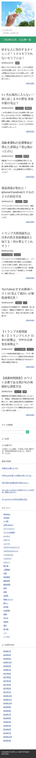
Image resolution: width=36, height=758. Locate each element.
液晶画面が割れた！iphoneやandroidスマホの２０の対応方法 (18, 192)
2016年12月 (7, 696)
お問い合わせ (8, 525)
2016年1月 (7, 733)
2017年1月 (7, 692)
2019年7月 (7, 651)
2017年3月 (7, 685)
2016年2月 (7, 729)
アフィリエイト (9, 529)
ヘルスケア (19, 108)
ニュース (17, 254)
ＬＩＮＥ (7, 637)
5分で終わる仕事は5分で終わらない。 (15, 483)
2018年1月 (7, 670)
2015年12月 (7, 737)
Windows (7, 514)
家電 (25, 201)
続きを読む (30, 83)
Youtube (18, 303)
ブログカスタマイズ (11, 551)
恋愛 (17, 63)
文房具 (6, 596)
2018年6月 (7, 666)
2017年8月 (7, 677)
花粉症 (6, 622)
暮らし (6, 603)
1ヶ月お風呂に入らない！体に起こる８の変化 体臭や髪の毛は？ (18, 99)
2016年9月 (7, 707)
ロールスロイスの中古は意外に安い (15, 499)
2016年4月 (7, 722)
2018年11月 (7, 662)
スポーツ (7, 540)
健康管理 (28, 108)
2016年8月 (7, 711)
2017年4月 (7, 681)
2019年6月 (7, 655)
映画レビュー (8, 599)
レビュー (19, 156)
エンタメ (7, 536)
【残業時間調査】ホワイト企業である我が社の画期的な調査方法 (17, 382)
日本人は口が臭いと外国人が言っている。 (17, 475)
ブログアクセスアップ (12, 547)
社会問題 (7, 611)
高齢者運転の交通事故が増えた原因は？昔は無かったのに (17, 147)
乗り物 (26, 156)
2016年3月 (7, 726)
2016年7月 (7, 714)
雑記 (5, 625)
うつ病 (6, 521)
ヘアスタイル (8, 555)
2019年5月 (7, 659)
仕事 (24, 391)
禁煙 (5, 614)
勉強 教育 (7, 584)
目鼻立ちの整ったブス (10, 468)
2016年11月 (7, 700)
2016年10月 (7, 703)
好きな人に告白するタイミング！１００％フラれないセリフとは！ (17, 53)
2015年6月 (7, 740)
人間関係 (7, 570)
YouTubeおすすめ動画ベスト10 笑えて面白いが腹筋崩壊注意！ (18, 293)
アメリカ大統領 (7, 254)
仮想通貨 (7, 577)
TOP (7, 30)
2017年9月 (7, 673)
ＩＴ (25, 303)
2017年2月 (7, 688)
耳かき (6, 618)
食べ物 (6, 629)
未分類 (6, 607)
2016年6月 (7, 718)
